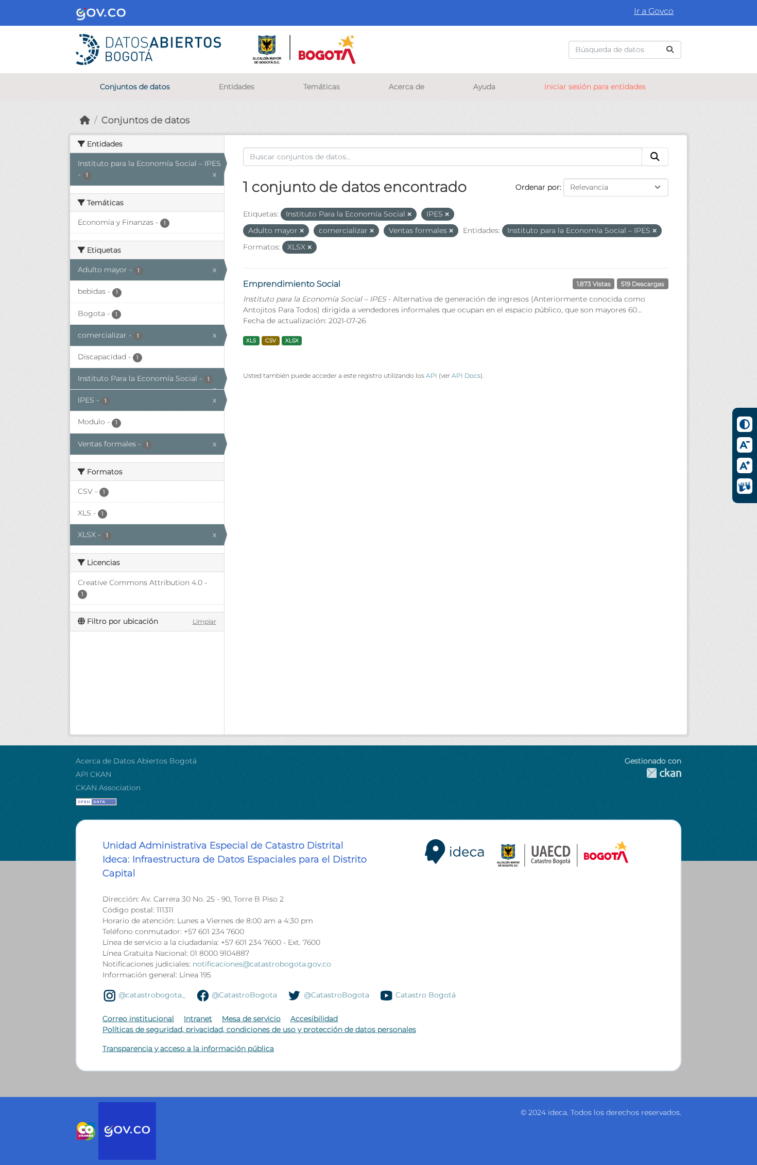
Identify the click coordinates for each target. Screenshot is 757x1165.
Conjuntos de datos (135, 86)
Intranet (198, 1018)
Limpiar (204, 621)
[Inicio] (85, 119)
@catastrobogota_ (151, 995)
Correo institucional (138, 1018)
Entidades (236, 86)
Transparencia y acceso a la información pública (188, 1048)
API (431, 375)
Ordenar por (537, 187)
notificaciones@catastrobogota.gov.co (262, 964)
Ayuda (484, 86)
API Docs (466, 375)
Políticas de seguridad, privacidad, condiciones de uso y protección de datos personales (259, 1029)
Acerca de (406, 86)
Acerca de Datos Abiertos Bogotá (136, 760)
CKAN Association (108, 787)
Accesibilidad (314, 1018)
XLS (251, 340)
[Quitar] (409, 214)
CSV (270, 340)
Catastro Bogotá (425, 995)
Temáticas (321, 86)
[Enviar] (670, 50)
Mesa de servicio (251, 1018)
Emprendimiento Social (291, 284)
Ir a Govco (654, 11)
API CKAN (93, 774)
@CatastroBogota (244, 995)
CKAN (653, 773)
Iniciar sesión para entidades (595, 86)
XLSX (292, 340)
